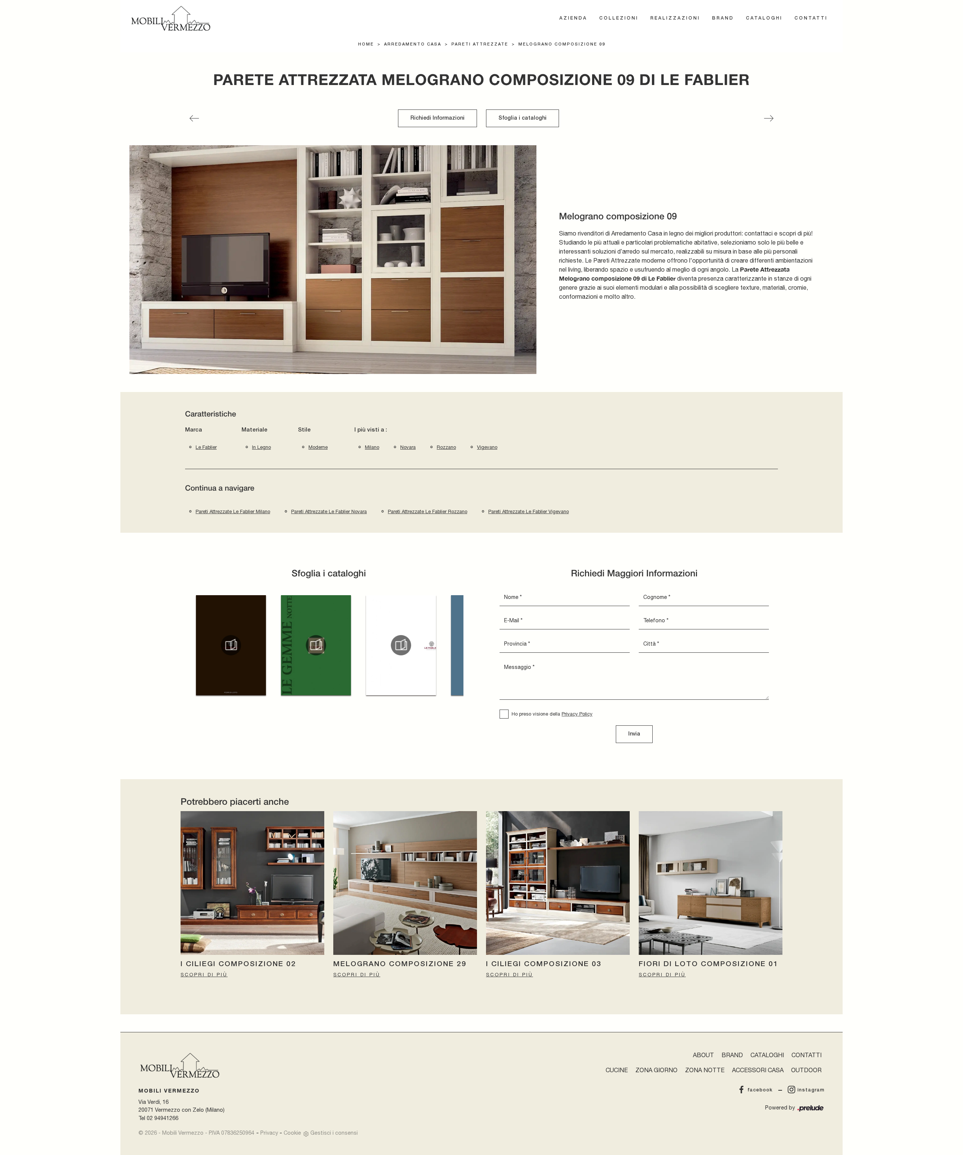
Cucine (617, 1070)
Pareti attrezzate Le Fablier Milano (233, 511)
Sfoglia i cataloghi (522, 118)
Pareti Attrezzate (479, 44)
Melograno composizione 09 (561, 44)
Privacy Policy (577, 714)
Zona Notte (705, 1070)
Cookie (292, 1132)
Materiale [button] (254, 430)
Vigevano (487, 447)
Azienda (573, 18)
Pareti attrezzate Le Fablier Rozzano (427, 511)
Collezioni (618, 18)
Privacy (269, 1132)
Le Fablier (206, 447)
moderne (318, 447)
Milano (372, 447)
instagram (811, 1090)
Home (366, 44)
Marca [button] (193, 430)
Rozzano (446, 447)
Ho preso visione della (552, 714)
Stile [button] (304, 430)
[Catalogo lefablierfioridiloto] (231, 645)
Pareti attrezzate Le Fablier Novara (329, 511)
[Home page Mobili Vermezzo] (170, 18)
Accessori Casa (758, 1070)
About (703, 1055)
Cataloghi (764, 18)
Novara (408, 447)
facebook (760, 1090)
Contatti (811, 18)
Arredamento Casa (412, 44)
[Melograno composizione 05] (194, 118)
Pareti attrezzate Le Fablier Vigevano (528, 511)
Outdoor (806, 1070)
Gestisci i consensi (334, 1132)
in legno (261, 447)
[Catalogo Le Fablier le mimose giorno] (401, 645)
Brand (723, 18)
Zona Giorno (656, 1070)
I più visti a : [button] (370, 430)
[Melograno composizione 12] (768, 118)
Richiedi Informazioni (437, 118)
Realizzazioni (675, 18)
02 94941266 (162, 1118)
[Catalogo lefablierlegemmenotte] (316, 645)
